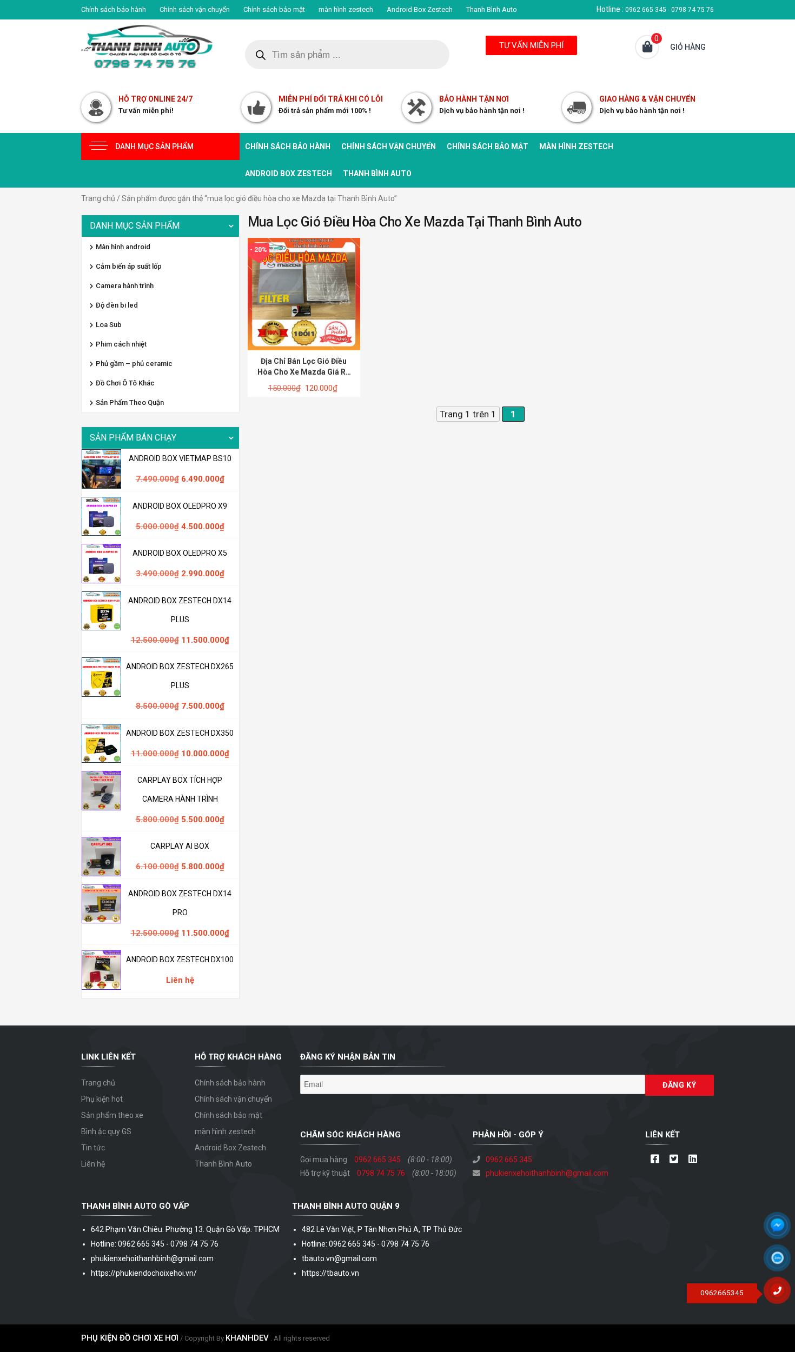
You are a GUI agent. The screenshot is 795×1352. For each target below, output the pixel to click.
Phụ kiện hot (102, 1099)
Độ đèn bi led (117, 305)
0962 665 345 (377, 1159)
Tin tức (93, 1147)
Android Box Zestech (420, 9)
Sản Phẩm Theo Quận (130, 402)
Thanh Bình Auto (491, 9)
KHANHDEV (247, 1338)
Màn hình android (123, 247)
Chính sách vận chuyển (195, 9)
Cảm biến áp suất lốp (129, 266)
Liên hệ (93, 1164)
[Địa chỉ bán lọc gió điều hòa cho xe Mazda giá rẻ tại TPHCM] (304, 293)
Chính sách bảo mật (274, 9)
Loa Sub (109, 325)
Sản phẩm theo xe (112, 1115)
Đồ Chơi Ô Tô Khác (125, 383)
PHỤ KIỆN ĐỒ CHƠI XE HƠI (129, 1338)
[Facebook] (654, 1159)
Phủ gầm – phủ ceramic (134, 363)
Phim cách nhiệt (121, 344)
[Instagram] (692, 1159)
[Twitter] (673, 1159)
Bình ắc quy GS (106, 1131)
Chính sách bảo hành (113, 9)
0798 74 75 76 (381, 1173)
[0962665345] (781, 1294)
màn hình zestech (346, 9)
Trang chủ (98, 198)
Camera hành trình (125, 286)
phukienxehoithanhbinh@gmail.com (547, 1173)
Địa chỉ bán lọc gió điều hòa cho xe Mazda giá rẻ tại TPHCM (303, 372)
